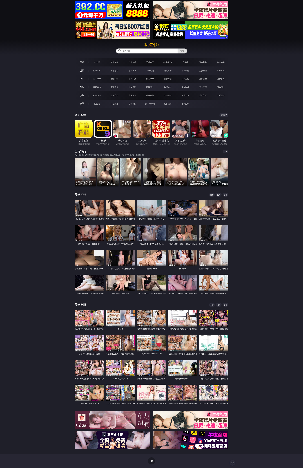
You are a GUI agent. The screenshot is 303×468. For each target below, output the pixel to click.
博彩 (82, 62)
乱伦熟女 (203, 79)
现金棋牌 (203, 62)
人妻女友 (132, 95)
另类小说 (185, 95)
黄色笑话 (203, 95)
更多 (225, 195)
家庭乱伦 (114, 95)
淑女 (218, 305)
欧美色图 (132, 87)
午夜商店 (114, 103)
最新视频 (80, 195)
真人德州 (114, 62)
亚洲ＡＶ (97, 70)
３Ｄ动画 (150, 70)
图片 (82, 87)
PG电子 (97, 62)
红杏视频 (168, 103)
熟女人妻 (168, 70)
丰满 (212, 305)
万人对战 (132, 62)
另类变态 (221, 79)
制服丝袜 (168, 79)
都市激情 (97, 95)
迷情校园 (168, 95)
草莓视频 (132, 103)
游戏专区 (150, 62)
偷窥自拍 (97, 87)
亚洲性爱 (97, 79)
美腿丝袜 (168, 87)
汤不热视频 (150, 103)
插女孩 (97, 103)
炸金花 (185, 62)
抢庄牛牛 (221, 62)
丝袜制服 (185, 70)
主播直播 (203, 70)
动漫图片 (150, 87)
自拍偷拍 (114, 70)
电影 (82, 78)
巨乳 (218, 195)
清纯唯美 (185, 87)
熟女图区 (203, 87)
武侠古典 (150, 95)
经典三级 (185, 79)
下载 (225, 151)
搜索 (182, 51)
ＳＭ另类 (221, 70)
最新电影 (80, 305)
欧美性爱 (150, 79)
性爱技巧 (221, 95)
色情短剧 (185, 103)
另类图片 (221, 87)
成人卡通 (132, 79)
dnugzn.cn (151, 45)
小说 (82, 95)
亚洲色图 (114, 87)
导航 (82, 103)
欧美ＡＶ (132, 70)
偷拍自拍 (114, 79)
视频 (82, 70)
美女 (212, 195)
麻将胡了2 (167, 62)
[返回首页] (232, 463)
